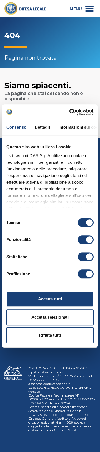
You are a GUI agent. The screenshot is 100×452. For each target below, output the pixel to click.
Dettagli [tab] (42, 127)
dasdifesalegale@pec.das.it (49, 384)
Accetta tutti (50, 299)
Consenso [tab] (16, 127)
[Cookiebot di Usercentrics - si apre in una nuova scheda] (71, 112)
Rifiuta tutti (50, 335)
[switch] (86, 239)
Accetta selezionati (50, 317)
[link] (25, 8)
